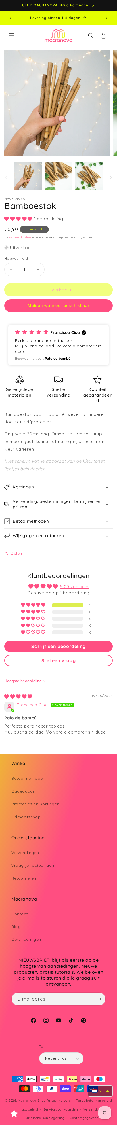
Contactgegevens (84, 1118)
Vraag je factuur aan (32, 865)
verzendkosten (20, 237)
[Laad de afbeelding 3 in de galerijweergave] (89, 176)
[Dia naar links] (6, 177)
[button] (11, 35)
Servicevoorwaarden (60, 1109)
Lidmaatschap (26, 816)
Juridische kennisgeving (44, 1118)
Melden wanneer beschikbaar (58, 305)
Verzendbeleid (95, 1109)
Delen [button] (16, 553)
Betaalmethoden (28, 778)
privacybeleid (26, 1109)
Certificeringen (26, 939)
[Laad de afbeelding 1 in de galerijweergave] (28, 176)
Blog (15, 926)
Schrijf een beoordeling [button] (58, 646)
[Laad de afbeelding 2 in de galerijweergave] (58, 176)
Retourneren (23, 878)
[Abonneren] (99, 999)
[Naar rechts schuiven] (111, 177)
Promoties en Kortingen (35, 803)
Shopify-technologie (54, 1101)
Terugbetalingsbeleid (94, 1101)
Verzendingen (25, 852)
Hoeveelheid (16, 258)
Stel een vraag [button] (58, 660)
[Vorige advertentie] (10, 18)
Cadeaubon (23, 791)
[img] (18, 696)
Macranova (27, 1101)
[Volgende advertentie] (106, 18)
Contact (19, 913)
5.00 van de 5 (74, 586)
